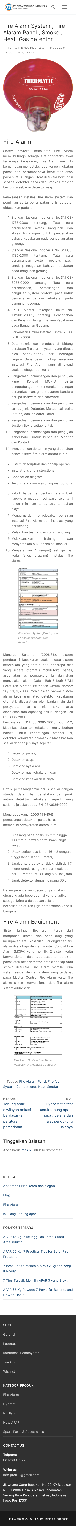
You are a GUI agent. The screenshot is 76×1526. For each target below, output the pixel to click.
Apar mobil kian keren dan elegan (29, 1186)
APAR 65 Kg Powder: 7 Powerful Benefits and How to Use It (38, 1292)
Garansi (9, 1334)
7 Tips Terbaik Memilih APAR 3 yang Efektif (36, 1280)
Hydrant (9, 1404)
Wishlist (9, 1371)
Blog (9, 52)
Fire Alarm (11, 1395)
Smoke (52, 1087)
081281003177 (14, 1460)
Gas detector (26, 1087)
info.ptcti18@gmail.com (21, 1475)
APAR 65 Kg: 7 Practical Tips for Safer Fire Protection (35, 1254)
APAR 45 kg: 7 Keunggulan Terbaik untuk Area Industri (34, 1239)
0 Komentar (26, 52)
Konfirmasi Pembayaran (21, 1353)
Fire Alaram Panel (32, 1081)
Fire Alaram (12, 1205)
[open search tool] (53, 7)
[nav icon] (64, 7)
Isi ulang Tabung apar (19, 1214)
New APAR (11, 1422)
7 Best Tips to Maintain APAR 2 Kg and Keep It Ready (37, 1268)
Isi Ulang (9, 1413)
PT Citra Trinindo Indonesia (24, 47)
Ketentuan (10, 1344)
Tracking (9, 1362)
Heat (41, 1087)
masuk (26, 1150)
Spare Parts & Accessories (23, 1432)
